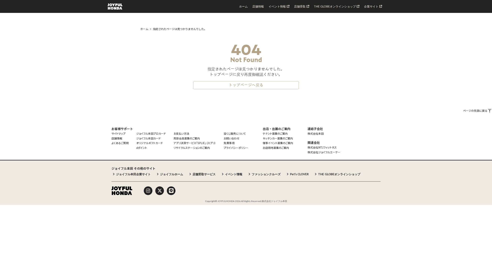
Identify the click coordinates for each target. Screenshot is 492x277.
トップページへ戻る (246, 85)
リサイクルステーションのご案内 (192, 148)
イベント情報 (233, 174)
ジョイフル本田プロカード (151, 133)
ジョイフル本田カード (148, 138)
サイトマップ (118, 133)
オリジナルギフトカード (149, 143)
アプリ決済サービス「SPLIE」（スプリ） (195, 143)
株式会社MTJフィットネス (322, 147)
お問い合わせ (231, 138)
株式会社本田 (316, 133)
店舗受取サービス (204, 174)
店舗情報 (116, 138)
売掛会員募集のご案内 (187, 138)
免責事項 (229, 143)
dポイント (141, 148)
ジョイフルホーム (171, 174)
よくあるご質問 (120, 143)
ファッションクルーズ (266, 174)
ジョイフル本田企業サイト (133, 174)
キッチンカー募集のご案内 (278, 138)
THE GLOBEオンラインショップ (339, 174)
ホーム (144, 29)
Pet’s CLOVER (299, 174)
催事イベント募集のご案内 (278, 143)
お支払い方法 (181, 133)
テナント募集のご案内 (275, 133)
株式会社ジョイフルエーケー (324, 152)
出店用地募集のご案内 (276, 148)
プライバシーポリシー (236, 148)
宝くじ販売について (235, 133)
